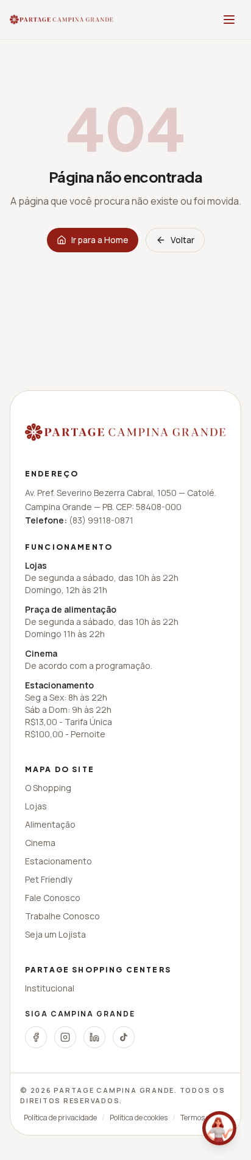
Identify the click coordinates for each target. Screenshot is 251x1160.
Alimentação (50, 824)
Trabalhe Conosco (62, 916)
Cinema (40, 842)
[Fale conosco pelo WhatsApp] (219, 1128)
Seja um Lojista (55, 934)
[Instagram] (65, 1037)
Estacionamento (58, 861)
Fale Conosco (52, 897)
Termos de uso (203, 1118)
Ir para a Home (100, 240)
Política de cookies (139, 1118)
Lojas (36, 806)
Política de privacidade (60, 1118)
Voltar (182, 240)
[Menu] (229, 19)
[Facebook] (36, 1037)
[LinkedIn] (94, 1037)
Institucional (49, 988)
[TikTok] (124, 1037)
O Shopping (48, 787)
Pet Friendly (48, 879)
